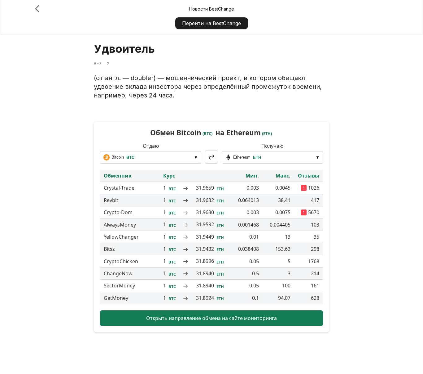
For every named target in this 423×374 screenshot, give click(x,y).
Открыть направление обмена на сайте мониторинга (211, 318)
